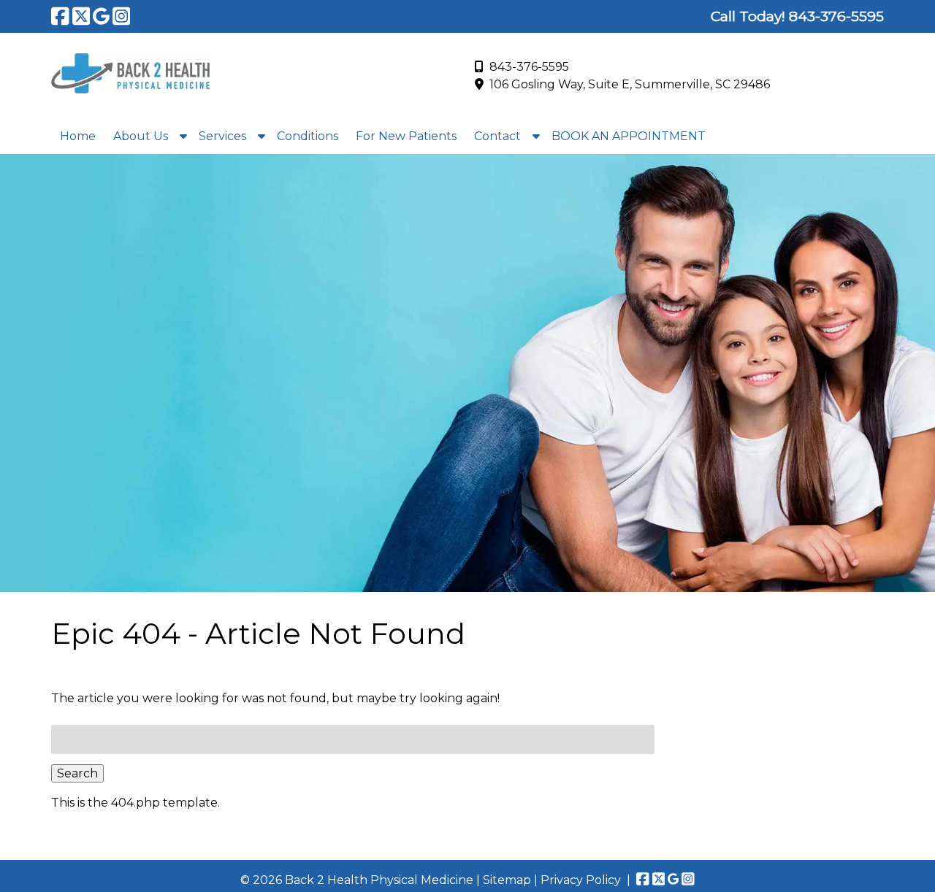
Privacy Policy (581, 880)
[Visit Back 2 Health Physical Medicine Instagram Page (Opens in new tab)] (121, 16)
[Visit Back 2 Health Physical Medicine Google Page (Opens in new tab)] (101, 16)
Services (222, 136)
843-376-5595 (529, 67)
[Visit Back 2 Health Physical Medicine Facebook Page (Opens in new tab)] (60, 16)
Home (78, 136)
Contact (497, 136)
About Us (140, 136)
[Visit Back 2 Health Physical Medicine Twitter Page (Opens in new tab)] (81, 16)
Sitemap (507, 880)
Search (77, 773)
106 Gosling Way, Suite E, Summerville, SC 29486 (629, 84)
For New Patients (406, 136)
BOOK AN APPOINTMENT (629, 136)
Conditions (307, 136)
